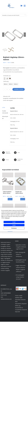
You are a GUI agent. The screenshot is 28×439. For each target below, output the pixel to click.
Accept (14, 222)
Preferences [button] (7, 217)
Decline (14, 225)
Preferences (14, 228)
